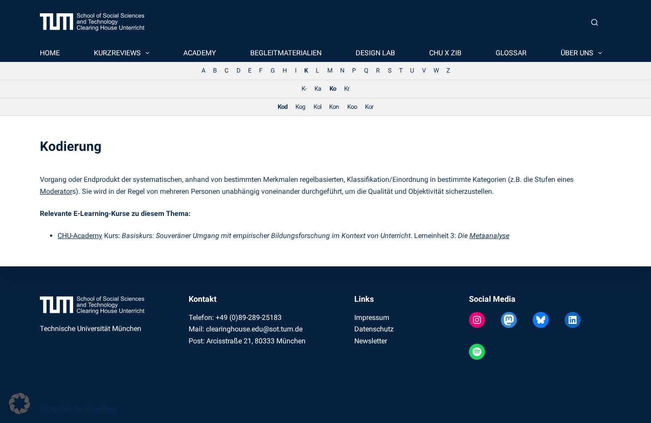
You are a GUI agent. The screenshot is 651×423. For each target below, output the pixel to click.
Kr (346, 88)
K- (304, 88)
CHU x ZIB (445, 53)
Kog (300, 107)
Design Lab (375, 53)
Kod (282, 107)
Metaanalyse (489, 235)
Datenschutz (374, 329)
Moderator (56, 191)
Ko (332, 88)
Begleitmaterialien (286, 53)
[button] (19, 403)
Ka (317, 88)
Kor (369, 107)
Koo (352, 107)
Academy (199, 53)
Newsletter (370, 341)
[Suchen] (594, 22)
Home (50, 53)
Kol (317, 107)
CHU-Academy (80, 235)
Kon (334, 107)
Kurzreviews (117, 53)
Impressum (371, 317)
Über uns (577, 53)
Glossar (511, 53)
